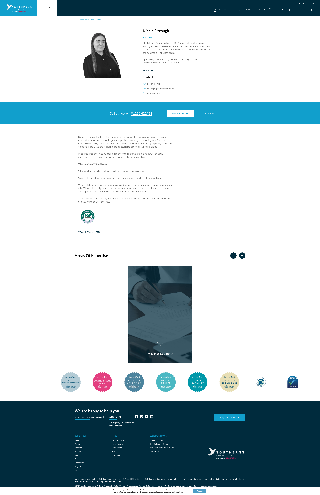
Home (76, 20)
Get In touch (210, 113)
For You (284, 10)
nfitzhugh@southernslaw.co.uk (160, 88)
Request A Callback (300, 4)
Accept (199, 491)
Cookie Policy (155, 452)
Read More (148, 70)
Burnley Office (153, 93)
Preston (77, 444)
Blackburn (78, 448)
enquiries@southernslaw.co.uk (89, 417)
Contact (313, 4)
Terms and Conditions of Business (163, 448)
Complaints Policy (156, 440)
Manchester (79, 463)
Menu (47, 8)
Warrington (79, 470)
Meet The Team (84, 20)
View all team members (89, 232)
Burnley (77, 440)
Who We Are (117, 448)
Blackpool (78, 452)
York (76, 459)
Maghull (78, 467)
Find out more (160, 359)
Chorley (77, 455)
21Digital (115, 486)
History (115, 452)
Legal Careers (117, 444)
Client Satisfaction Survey (159, 444)
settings (179, 492)
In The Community (119, 455)
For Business (304, 10)
